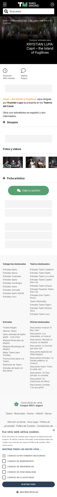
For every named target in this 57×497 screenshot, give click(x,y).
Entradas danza (10, 273)
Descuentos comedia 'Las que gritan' (40, 386)
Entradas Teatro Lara (40, 314)
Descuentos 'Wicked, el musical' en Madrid (41, 340)
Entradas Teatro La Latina (42, 276)
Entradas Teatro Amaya (41, 285)
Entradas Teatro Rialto (40, 273)
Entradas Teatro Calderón (42, 269)
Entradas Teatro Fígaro (40, 304)
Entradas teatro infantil (13, 293)
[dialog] (28, 462)
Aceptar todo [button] (28, 484)
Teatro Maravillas (38, 301)
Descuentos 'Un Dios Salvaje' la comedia (40, 374)
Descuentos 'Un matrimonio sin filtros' (40, 380)
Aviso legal (32, 421)
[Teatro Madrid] (28, 4)
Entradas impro (10, 286)
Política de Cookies (25, 425)
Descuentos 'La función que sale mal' (41, 347)
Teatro (12, 20)
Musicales (19, 413)
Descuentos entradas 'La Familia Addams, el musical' (41, 360)
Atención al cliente (16, 421)
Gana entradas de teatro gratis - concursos (14, 335)
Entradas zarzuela (11, 290)
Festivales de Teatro (12, 364)
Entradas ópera (10, 279)
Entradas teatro (10, 269)
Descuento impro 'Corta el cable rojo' (41, 367)
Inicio (5, 20)
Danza (48, 413)
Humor (30, 413)
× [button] (54, 430)
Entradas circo (9, 296)
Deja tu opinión (31, 190)
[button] (28, 449)
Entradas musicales (12, 276)
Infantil (39, 413)
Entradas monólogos (12, 283)
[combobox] (31, 11)
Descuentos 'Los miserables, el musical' (40, 334)
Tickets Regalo (10, 327)
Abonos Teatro (10, 331)
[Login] (52, 4)
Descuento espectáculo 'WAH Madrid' (41, 353)
